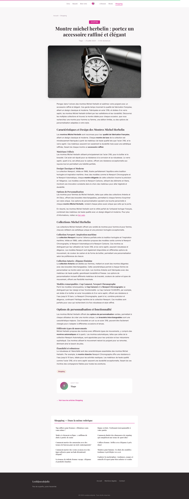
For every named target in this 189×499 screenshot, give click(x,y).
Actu (68, 4)
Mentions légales (111, 481)
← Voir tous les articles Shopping (70, 400)
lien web (81, 215)
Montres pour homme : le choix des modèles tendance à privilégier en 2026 (114, 451)
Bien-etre (83, 4)
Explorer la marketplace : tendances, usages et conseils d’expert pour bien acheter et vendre (115, 458)
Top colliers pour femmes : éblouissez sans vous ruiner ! (72, 429)
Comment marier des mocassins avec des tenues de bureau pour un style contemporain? (73, 443)
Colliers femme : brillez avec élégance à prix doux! (115, 443)
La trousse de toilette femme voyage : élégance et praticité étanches (73, 460)
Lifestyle (103, 4)
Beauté (75, 4)
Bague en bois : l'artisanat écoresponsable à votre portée (114, 429)
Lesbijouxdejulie (41, 481)
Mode (110, 4)
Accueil (55, 15)
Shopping (118, 4)
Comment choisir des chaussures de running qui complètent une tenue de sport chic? (115, 436)
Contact (122, 481)
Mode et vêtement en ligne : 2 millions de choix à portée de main (71, 436)
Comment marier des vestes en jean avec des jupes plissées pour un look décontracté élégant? (73, 452)
